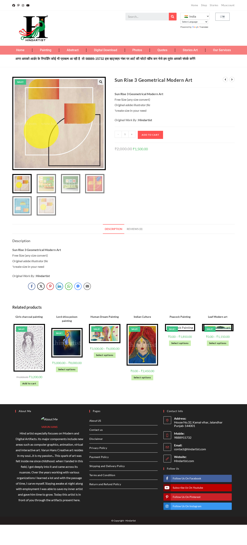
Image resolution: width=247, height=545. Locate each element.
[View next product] (232, 79)
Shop (204, 5)
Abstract (73, 50)
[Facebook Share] (31, 286)
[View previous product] (225, 79)
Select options (66, 369)
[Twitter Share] (41, 286)
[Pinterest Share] (50, 286)
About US (95, 420)
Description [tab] (113, 229)
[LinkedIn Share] (59, 286)
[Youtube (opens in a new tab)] (28, 5)
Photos (137, 50)
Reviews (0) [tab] (134, 229)
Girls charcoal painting (29, 316)
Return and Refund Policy (105, 484)
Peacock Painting (180, 316)
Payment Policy (99, 457)
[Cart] (222, 17)
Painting (45, 50)
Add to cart (150, 134)
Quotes (162, 50)
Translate (203, 27)
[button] (101, 82)
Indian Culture (142, 316)
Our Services (222, 50)
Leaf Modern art (217, 316)
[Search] (173, 16)
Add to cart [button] (29, 383)
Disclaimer (96, 438)
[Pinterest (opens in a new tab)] (18, 5)
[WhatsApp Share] (68, 286)
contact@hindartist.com (190, 449)
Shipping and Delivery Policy (107, 466)
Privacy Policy (98, 448)
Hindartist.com (184, 461)
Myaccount (228, 5)
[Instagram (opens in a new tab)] (23, 5)
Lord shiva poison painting (66, 318)
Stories (214, 5)
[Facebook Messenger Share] (78, 286)
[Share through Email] (87, 286)
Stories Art (190, 50)
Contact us (96, 429)
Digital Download (105, 50)
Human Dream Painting (105, 316)
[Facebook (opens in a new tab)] (14, 5)
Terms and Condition (102, 475)
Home (194, 5)
